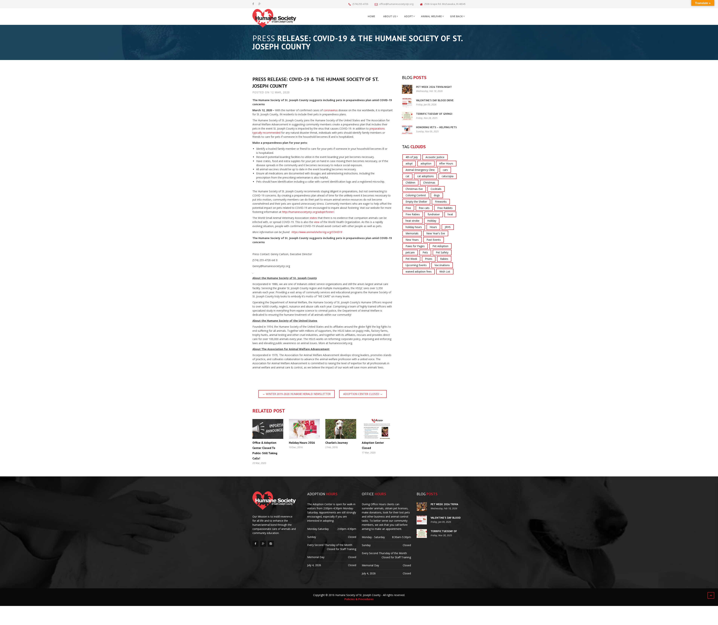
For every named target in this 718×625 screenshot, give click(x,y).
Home (371, 16)
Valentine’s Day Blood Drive (435, 100)
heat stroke (412, 220)
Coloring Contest (416, 195)
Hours (433, 227)
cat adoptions (425, 176)
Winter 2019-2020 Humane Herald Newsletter (297, 394)
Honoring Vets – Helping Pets (436, 127)
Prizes (428, 259)
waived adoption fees (419, 271)
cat (407, 176)
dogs (437, 195)
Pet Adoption (440, 246)
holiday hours (414, 227)
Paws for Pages (415, 246)
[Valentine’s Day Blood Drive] (407, 102)
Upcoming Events (416, 265)
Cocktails (436, 189)
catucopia (447, 176)
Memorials (412, 233)
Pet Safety (442, 252)
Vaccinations (442, 265)
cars (445, 170)
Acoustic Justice (435, 157)
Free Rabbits (444, 208)
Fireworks (441, 201)
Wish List (444, 271)
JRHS (448, 227)
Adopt (408, 16)
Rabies (444, 259)
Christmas (429, 182)
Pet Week (411, 259)
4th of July (412, 157)
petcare (410, 252)
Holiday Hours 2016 (302, 442)
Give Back (456, 16)
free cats (424, 208)
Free (408, 208)
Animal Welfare (431, 16)
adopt (409, 163)
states (313, 218)
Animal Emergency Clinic (420, 170)
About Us (389, 16)
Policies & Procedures (359, 599)
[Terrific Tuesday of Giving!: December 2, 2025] (407, 116)
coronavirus (330, 110)
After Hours (446, 163)
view (316, 222)
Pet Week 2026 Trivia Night (434, 87)
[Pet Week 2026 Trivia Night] (407, 89)
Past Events (433, 239)
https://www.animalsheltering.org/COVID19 (317, 232)
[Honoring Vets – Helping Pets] (407, 129)
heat (450, 214)
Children (410, 182)
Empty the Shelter (416, 201)
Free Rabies (413, 214)
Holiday (431, 220)
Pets (425, 252)
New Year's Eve (435, 233)
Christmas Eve (414, 189)
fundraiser (434, 214)
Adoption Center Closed (363, 394)
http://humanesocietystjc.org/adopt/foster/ (308, 212)
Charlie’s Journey (336, 442)
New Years (412, 239)
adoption (426, 163)
